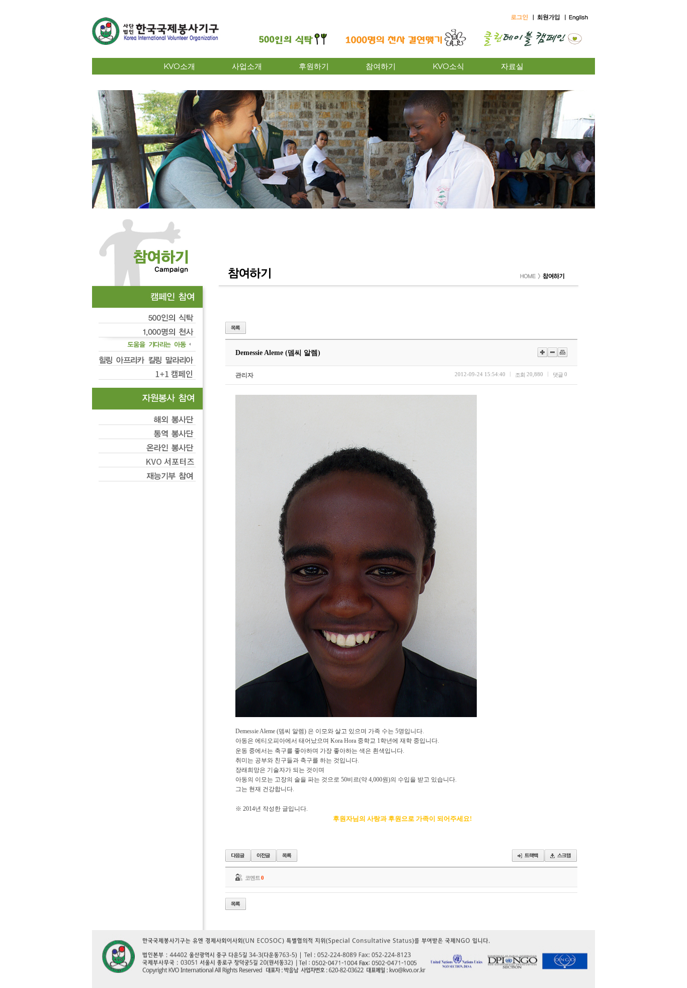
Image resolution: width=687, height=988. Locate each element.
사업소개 (247, 66)
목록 (235, 328)
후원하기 (314, 66)
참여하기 (381, 66)
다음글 (263, 856)
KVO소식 (448, 66)
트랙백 (528, 856)
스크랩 (561, 856)
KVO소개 (179, 66)
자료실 (512, 66)
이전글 (237, 856)
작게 (552, 352)
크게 (542, 352)
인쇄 (562, 352)
